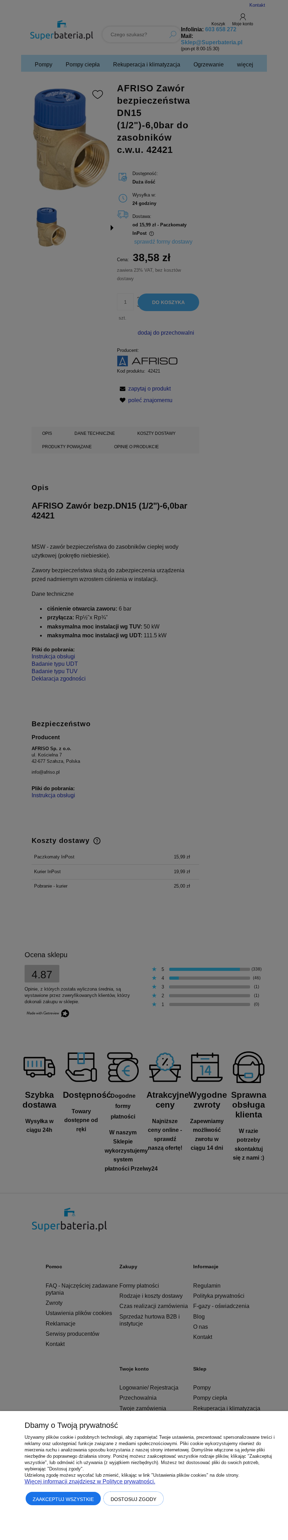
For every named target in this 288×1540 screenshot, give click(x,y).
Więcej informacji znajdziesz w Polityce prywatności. (90, 1481)
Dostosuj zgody (133, 1499)
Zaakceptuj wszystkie (63, 1499)
